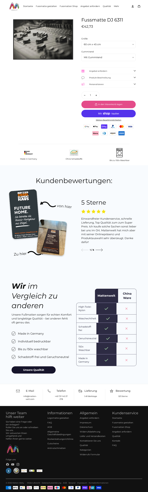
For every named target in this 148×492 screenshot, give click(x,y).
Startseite (117, 418)
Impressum (85, 422)
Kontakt (116, 440)
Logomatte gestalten (58, 418)
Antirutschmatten (56, 448)
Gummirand (87, 51)
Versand (72, 483)
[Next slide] (99, 249)
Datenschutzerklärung (51, 483)
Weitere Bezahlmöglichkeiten (108, 120)
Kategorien (85, 450)
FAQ (49, 422)
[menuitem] (116, 6)
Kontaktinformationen (98, 483)
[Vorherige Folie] (16, 39)
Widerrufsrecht (33, 483)
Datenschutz (86, 427)
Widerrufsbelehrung (90, 431)
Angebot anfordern (89, 418)
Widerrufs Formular (90, 454)
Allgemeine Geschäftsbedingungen (59, 433)
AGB (49, 427)
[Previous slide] (84, 249)
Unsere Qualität (33, 370)
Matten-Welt (17, 483)
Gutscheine (53, 443)
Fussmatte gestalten (122, 422)
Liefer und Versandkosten (92, 436)
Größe (84, 38)
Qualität (84, 445)
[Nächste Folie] (70, 39)
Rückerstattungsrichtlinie (60, 439)
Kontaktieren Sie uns (90, 440)
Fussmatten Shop (121, 427)
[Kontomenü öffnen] (133, 6)
